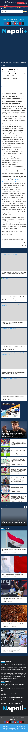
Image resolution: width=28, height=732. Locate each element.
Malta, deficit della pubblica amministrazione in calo (13, 574)
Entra (25, 11)
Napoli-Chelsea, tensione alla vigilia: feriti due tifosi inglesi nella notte (14, 521)
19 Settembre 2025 (11, 375)
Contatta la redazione (8, 19)
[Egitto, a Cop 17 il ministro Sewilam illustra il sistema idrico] (14, 539)
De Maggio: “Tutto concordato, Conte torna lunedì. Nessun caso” (12, 323)
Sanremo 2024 (12, 234)
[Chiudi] (3, 3)
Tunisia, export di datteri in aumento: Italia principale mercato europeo (14, 624)
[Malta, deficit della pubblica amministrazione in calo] (14, 564)
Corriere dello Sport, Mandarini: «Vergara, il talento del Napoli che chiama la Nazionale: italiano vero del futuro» (18, 442)
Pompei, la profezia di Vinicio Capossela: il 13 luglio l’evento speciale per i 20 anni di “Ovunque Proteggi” (14, 298)
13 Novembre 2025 (11, 325)
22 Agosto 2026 (19, 464)
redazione (4, 275)
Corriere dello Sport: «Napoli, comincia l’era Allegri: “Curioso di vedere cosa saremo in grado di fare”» (18, 461)
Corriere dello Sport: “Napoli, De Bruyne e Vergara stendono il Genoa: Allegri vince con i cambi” (18, 452)
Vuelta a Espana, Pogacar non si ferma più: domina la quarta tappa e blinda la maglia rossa (14, 649)
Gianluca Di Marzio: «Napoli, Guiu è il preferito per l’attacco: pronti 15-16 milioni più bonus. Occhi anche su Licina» (14, 433)
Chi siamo (22, 19)
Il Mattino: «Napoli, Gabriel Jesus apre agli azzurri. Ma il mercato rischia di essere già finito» (18, 470)
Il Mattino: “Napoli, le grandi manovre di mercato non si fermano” (17, 489)
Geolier (3, 233)
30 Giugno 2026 (10, 275)
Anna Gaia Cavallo (6, 300)
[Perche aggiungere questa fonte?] (26, 3)
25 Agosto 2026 (10, 436)
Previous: (12, 239)
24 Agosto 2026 (19, 445)
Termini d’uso (16, 19)
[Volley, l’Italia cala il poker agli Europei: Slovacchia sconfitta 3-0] (14, 588)
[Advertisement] (14, 47)
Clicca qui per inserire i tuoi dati (6, 13)
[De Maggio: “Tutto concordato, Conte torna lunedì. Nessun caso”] (14, 312)
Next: (14, 244)
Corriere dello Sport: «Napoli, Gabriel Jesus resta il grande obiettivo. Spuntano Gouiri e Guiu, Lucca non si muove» (17, 479)
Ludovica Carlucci (6, 78)
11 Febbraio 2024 (14, 78)
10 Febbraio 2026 (13, 300)
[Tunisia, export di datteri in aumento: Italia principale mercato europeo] (14, 613)
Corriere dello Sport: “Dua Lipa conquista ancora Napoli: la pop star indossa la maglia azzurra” (14, 273)
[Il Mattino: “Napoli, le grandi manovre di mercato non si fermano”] (5, 489)
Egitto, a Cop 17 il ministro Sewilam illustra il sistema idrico (14, 550)
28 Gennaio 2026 (10, 524)
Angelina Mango (8, 231)
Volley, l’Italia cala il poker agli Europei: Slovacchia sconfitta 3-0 (13, 599)
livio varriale (18, 233)
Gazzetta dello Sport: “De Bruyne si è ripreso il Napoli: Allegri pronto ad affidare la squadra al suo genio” (18, 498)
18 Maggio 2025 (10, 399)
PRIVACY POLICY (14, 21)
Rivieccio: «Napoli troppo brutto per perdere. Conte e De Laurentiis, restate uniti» (13, 397)
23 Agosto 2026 (19, 454)
